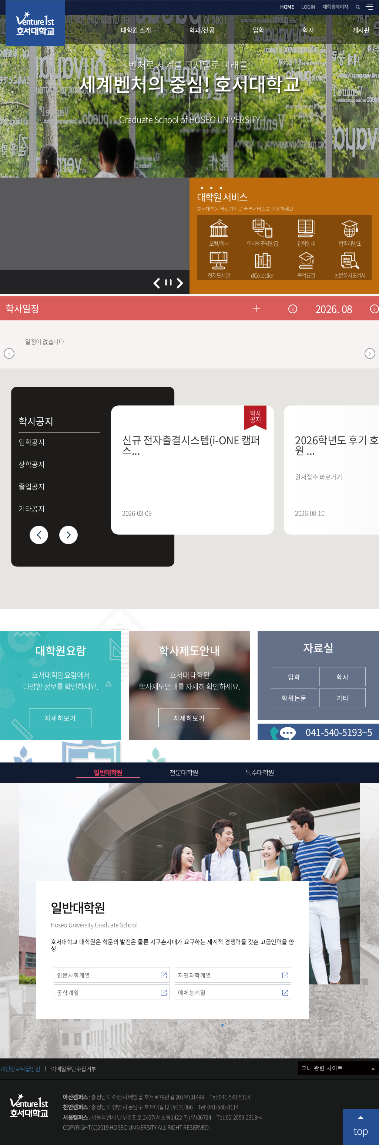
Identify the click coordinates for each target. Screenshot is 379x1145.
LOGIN (308, 6)
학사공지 (31, 420)
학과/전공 (202, 30)
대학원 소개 (136, 30)
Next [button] (68, 535)
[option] (197, 470)
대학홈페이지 (335, 6)
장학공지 (31, 464)
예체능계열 (192, 993)
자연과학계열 (194, 975)
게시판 (361, 30)
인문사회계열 (73, 975)
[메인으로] (35, 23)
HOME (287, 6)
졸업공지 (31, 486)
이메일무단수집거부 (73, 1068)
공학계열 (68, 993)
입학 (258, 30)
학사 (308, 30)
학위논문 (294, 698)
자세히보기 (60, 718)
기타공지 (31, 509)
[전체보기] (369, 6)
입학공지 (36, 443)
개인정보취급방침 (20, 1068)
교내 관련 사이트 (323, 1068)
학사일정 (22, 308)
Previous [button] (39, 535)
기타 (342, 698)
